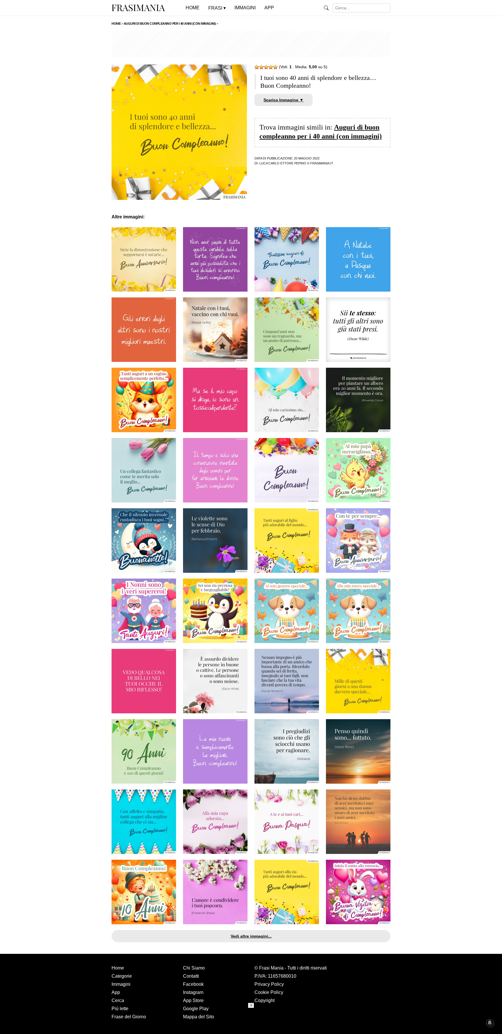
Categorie (122, 976)
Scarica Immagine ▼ (283, 100)
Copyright (264, 1000)
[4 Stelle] (270, 67)
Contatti (191, 976)
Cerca (118, 1000)
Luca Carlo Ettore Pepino (282, 163)
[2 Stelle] (261, 67)
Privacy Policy (269, 984)
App (116, 992)
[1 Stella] (256, 67)
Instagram (193, 992)
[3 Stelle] (266, 67)
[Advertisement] (251, 44)
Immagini (121, 984)
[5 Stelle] (275, 67)
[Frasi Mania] (138, 7)
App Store (193, 1000)
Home (118, 967)
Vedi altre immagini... (251, 936)
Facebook (193, 984)
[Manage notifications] (489, 1022)
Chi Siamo (194, 967)
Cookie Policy (268, 992)
